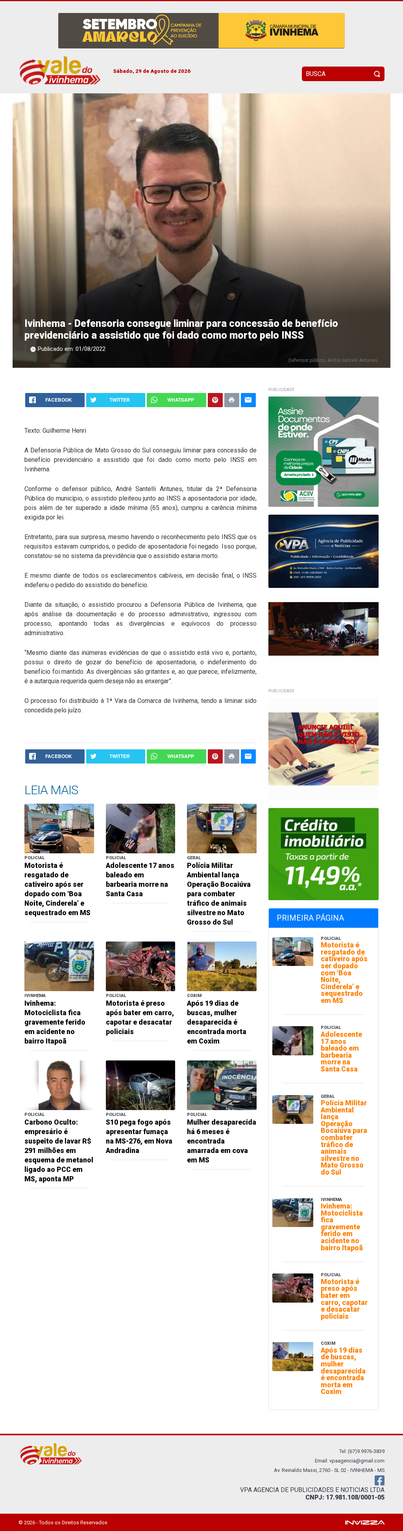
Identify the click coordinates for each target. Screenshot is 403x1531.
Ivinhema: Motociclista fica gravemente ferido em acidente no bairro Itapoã (54, 1022)
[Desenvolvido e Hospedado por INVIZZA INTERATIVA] (365, 1522)
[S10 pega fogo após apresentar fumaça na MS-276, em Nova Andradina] (141, 1084)
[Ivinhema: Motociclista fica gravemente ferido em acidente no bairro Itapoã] (59, 965)
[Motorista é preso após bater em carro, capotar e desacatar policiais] (141, 965)
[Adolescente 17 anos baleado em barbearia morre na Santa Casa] (141, 828)
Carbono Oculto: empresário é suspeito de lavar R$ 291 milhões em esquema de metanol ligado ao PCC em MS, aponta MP (58, 1150)
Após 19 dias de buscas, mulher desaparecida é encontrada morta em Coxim (216, 1022)
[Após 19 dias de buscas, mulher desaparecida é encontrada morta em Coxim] (222, 965)
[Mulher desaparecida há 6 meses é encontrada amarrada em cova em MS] (222, 1084)
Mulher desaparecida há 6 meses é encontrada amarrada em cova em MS (221, 1141)
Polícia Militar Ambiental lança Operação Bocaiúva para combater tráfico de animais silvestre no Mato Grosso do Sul (219, 894)
